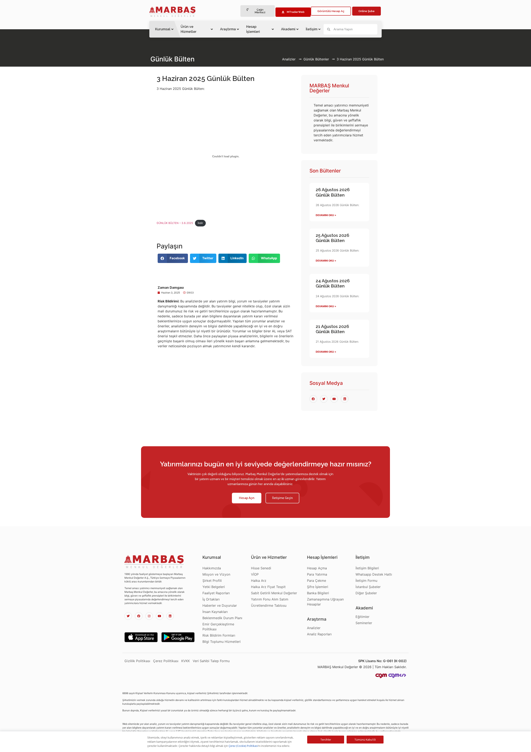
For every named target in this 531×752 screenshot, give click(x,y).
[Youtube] (159, 616)
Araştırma (228, 29)
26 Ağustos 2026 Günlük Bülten (333, 192)
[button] (257, 11)
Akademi (288, 29)
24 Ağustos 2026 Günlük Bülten (333, 283)
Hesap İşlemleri (253, 29)
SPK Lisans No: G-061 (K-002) (382, 661)
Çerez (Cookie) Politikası (243, 746)
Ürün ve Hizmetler (188, 29)
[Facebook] (138, 616)
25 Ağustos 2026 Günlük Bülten (332, 238)
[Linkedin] (170, 616)
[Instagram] (149, 616)
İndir (200, 223)
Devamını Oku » (326, 215)
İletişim (311, 29)
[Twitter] (128, 616)
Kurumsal (162, 29)
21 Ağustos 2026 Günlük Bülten (332, 329)
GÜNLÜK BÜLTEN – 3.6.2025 (175, 223)
